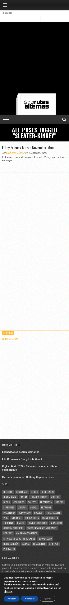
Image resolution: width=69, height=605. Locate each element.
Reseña (23, 497)
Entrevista (46, 502)
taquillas (8, 523)
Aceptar (11, 598)
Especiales (8, 507)
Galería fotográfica (26, 533)
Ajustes (48, 598)
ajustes (8, 591)
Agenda (34, 507)
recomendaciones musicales (41, 528)
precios (38, 512)
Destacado (21, 491)
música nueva (32, 517)
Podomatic (9, 548)
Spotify (59, 502)
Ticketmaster (53, 512)
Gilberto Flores (15, 153)
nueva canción (10, 543)
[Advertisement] (34, 58)
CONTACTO (7, 12)
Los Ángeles (39, 543)
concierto (18, 502)
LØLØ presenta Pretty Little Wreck (22, 459)
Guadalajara (9, 497)
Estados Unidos (39, 497)
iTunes (34, 491)
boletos (32, 502)
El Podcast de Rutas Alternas (19, 538)
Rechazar (29, 598)
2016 (5, 517)
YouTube (55, 497)
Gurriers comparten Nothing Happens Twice (28, 477)
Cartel (20, 523)
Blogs (6, 502)
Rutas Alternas (10, 338)
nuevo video (25, 512)
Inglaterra (9, 512)
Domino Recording (37, 523)
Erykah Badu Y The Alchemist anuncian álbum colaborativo (30, 468)
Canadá (26, 543)
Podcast (8, 533)
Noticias (7, 491)
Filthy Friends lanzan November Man (28, 147)
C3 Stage (53, 543)
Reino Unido (48, 491)
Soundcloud (45, 538)
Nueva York (56, 523)
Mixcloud (16, 517)
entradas (46, 507)
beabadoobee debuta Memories (20, 451)
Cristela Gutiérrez (13, 528)
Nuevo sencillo (50, 517)
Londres (22, 507)
